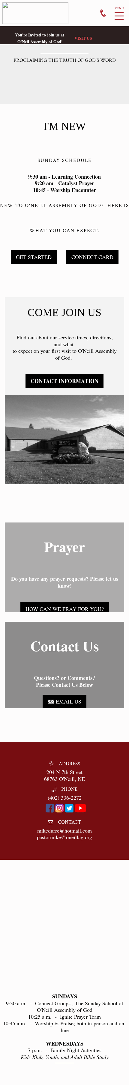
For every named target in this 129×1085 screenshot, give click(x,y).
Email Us (67, 701)
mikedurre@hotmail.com (64, 830)
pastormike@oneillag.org (64, 837)
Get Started (34, 256)
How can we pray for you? (65, 608)
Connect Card (92, 256)
